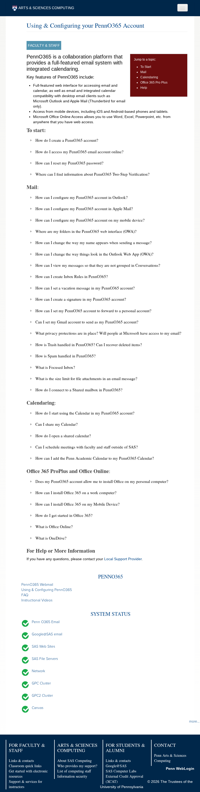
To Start (145, 67)
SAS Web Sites (43, 646)
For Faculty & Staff (27, 747)
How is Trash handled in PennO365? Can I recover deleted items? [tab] (88, 344)
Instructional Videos (36, 600)
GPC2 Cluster (42, 695)
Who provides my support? (77, 765)
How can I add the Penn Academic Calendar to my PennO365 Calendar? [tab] (94, 458)
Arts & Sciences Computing (77, 747)
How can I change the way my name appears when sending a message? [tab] (93, 242)
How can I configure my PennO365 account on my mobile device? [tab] (90, 220)
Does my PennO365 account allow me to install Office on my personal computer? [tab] (101, 481)
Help (143, 88)
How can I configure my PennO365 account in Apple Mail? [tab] (84, 208)
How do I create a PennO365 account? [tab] (66, 140)
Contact (165, 745)
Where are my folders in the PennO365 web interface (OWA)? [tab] (85, 231)
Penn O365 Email (46, 622)
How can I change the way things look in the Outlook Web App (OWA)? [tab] (94, 254)
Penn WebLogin (180, 768)
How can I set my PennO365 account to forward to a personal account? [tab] (93, 310)
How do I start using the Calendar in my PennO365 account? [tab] (84, 413)
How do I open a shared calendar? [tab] (63, 435)
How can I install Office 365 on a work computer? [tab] (75, 492)
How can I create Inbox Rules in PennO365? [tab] (71, 276)
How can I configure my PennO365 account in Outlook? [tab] (81, 197)
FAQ (24, 595)
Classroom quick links (25, 765)
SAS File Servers (45, 659)
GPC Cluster (41, 683)
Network (38, 671)
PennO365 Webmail (37, 584)
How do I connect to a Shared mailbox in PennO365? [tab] (78, 389)
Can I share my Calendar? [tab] (56, 424)
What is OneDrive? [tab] (50, 538)
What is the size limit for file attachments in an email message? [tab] (86, 378)
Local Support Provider (123, 559)
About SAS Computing (74, 760)
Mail (143, 72)
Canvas (37, 708)
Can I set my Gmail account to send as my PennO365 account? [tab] (86, 321)
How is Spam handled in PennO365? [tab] (65, 355)
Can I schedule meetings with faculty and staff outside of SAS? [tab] (86, 447)
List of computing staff (74, 771)
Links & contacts (21, 760)
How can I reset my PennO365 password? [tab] (69, 163)
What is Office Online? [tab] (54, 526)
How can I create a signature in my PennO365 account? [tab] (80, 299)
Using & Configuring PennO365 (46, 590)
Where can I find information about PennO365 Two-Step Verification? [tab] (92, 174)
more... (194, 721)
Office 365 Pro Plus (153, 82)
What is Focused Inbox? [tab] (55, 367)
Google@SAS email (47, 634)
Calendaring (149, 77)
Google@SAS (116, 765)
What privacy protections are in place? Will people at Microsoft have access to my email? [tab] (108, 333)
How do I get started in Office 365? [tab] (63, 515)
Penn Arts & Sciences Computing (170, 758)
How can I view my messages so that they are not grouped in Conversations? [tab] (97, 265)
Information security (72, 776)
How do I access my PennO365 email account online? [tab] (79, 151)
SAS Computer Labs (121, 771)
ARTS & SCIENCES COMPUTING (46, 8)
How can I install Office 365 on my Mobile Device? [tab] (77, 504)
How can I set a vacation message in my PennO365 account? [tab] (85, 288)
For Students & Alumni (125, 747)
